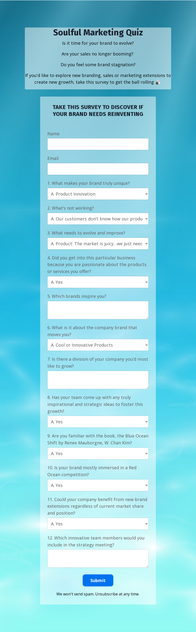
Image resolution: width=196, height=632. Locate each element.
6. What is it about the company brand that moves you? (92, 331)
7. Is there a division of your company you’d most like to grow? (97, 362)
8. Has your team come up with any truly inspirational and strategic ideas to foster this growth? (95, 404)
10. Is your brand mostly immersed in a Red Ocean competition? (91, 471)
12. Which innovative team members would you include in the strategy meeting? (96, 541)
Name (53, 133)
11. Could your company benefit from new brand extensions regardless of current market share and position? (97, 506)
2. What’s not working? (70, 208)
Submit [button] (98, 580)
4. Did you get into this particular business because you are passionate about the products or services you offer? (97, 264)
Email (53, 158)
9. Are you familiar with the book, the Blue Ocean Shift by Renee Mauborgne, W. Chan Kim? (97, 439)
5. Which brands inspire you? (76, 296)
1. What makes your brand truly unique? (88, 183)
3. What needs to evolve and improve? (86, 233)
